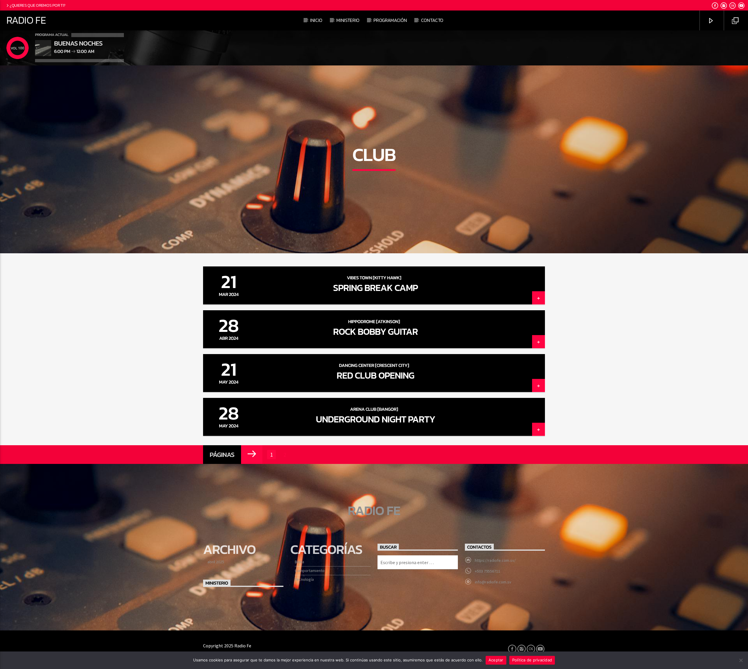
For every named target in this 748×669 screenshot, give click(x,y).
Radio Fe (26, 20)
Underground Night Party (375, 419)
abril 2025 (215, 561)
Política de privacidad (532, 660)
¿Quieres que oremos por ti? (37, 5)
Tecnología (304, 579)
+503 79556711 (487, 571)
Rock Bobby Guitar (375, 332)
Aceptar (496, 660)
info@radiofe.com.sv (493, 582)
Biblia (299, 561)
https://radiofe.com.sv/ (495, 560)
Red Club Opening (375, 375)
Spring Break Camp (375, 288)
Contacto (432, 20)
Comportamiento (310, 570)
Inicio (316, 20)
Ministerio (347, 20)
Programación (390, 20)
